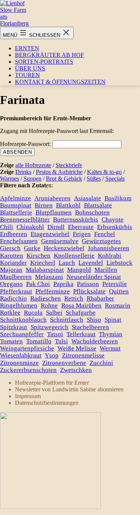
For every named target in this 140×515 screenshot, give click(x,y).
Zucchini (101, 362)
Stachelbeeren (90, 327)
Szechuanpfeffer (22, 334)
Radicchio (13, 298)
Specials (115, 178)
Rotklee (10, 312)
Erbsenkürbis (114, 227)
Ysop (52, 355)
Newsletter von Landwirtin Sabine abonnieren (69, 389)
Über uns (30, 68)
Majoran (11, 269)
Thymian (110, 334)
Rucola (33, 312)
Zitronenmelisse (83, 355)
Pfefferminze (52, 291)
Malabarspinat (45, 269)
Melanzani (49, 276)
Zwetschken (76, 369)
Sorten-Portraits (44, 61)
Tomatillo (39, 341)
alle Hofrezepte (33, 165)
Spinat (113, 319)
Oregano (11, 283)
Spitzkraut (13, 327)
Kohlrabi (109, 255)
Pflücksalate (89, 291)
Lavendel (90, 262)
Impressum (28, 396)
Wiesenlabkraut (20, 355)
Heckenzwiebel (64, 248)
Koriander (13, 262)
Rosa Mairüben (81, 305)
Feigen (82, 234)
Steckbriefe (69, 165)
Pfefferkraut (16, 291)
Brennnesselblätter (25, 219)
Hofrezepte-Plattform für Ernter (52, 382)
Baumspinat (15, 205)
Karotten (11, 255)
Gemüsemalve (59, 241)
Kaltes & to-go (104, 172)
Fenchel (104, 234)
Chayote (113, 219)
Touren (27, 75)
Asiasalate (87, 198)
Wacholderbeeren (94, 341)
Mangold (79, 269)
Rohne (49, 305)
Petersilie (114, 283)
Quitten (119, 291)
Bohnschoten (92, 212)
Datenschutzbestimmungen (46, 403)
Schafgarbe (81, 312)
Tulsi (61, 341)
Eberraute (81, 227)
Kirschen (38, 255)
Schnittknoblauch (23, 319)
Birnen (44, 205)
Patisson (88, 283)
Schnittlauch (66, 319)
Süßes (94, 178)
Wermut (110, 348)
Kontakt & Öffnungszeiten (60, 82)
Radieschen (45, 298)
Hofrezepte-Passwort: (26, 144)
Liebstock (119, 262)
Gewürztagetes (101, 241)
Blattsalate (98, 205)
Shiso (94, 319)
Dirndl (56, 227)
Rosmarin (117, 305)
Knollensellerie (74, 255)
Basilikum (118, 198)
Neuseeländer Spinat (93, 276)
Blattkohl (68, 205)
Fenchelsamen (19, 241)
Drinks (23, 172)
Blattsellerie (16, 212)
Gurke (32, 248)
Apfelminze (15, 198)
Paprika (63, 283)
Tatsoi (55, 334)
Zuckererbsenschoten (28, 369)
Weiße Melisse (76, 348)
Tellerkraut (81, 334)
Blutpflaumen (53, 212)
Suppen (32, 178)
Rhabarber (100, 298)
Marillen (105, 269)
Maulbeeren (16, 276)
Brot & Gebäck (64, 178)
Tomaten (11, 341)
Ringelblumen (18, 305)
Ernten (27, 48)
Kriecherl (42, 262)
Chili (6, 227)
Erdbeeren (13, 234)
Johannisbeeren (108, 248)
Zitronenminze (19, 362)
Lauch (67, 262)
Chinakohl (30, 227)
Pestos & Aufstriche (59, 172)
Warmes (9, 178)
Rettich (73, 298)
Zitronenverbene (64, 362)
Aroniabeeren (52, 198)
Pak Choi (38, 283)
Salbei (54, 312)
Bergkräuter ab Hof (49, 55)
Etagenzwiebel (50, 234)
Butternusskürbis (75, 219)
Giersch (10, 248)
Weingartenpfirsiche (27, 348)
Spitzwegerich (49, 327)
